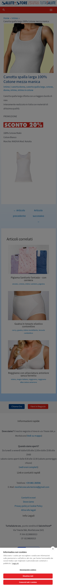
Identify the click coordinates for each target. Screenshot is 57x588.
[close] (53, 548)
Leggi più (15, 563)
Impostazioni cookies (28, 570)
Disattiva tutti (28, 576)
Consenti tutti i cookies (28, 582)
